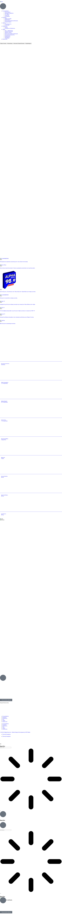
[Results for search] (31, 779)
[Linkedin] (1, 697)
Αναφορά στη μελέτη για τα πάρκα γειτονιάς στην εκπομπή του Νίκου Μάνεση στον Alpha (17, 304)
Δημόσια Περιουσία (9, 31)
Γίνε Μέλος (7, 14)
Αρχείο (6, 27)
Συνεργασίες (7, 16)
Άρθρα (3, 29)
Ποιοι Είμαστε (7, 12)
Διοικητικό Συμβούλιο (9, 13)
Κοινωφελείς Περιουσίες (10, 34)
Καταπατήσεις (7, 19)
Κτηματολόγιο (8, 35)
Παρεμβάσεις (7, 36)
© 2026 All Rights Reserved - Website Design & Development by (12, 732)
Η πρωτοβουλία (5, 10)
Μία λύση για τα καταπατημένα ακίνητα (7, 323)
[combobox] (5, 747)
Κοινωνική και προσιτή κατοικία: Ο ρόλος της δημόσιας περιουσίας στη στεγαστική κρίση (17, 268)
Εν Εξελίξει (7, 25)
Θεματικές (4, 17)
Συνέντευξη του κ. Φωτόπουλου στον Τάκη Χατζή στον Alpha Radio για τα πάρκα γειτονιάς (17, 291)
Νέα (3, 719)
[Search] (0, 893)
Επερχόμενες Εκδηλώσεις (10, 28)
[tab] (3, 43)
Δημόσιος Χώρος (8, 32)
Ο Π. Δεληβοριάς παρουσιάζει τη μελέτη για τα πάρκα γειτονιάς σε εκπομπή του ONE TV (17, 310)
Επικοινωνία (4, 39)
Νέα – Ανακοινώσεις (9, 30)
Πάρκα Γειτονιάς (8, 18)
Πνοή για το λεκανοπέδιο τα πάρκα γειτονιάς (8, 298)
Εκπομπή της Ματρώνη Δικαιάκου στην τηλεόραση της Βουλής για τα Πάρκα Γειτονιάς (17, 317)
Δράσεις (4, 22)
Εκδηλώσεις (4, 26)
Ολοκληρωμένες (8, 23)
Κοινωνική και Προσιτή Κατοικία (11, 20)
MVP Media (27, 732)
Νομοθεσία (7, 38)
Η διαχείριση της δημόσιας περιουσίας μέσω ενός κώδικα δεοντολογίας (14, 261)
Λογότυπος (7, 15)
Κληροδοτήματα (8, 21)
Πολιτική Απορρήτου (6, 734)
